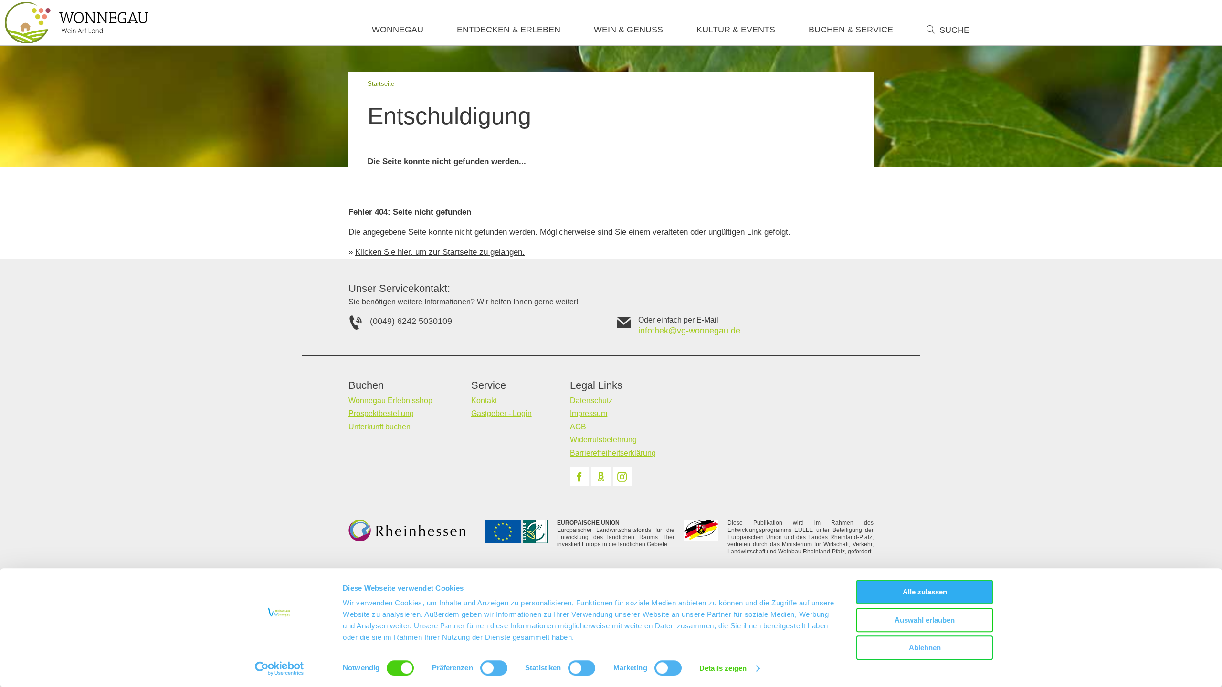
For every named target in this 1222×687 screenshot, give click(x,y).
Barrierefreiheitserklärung (613, 453)
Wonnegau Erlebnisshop (390, 400)
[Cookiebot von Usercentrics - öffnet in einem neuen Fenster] (279, 668)
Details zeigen (723, 668)
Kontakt (484, 400)
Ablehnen (925, 648)
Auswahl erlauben (925, 620)
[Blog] (601, 476)
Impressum (588, 413)
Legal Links (596, 385)
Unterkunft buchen (379, 427)
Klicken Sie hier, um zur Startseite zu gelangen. (440, 252)
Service (488, 385)
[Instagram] (622, 476)
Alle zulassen (925, 592)
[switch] (493, 668)
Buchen (366, 385)
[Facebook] (579, 476)
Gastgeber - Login (501, 413)
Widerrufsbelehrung (603, 440)
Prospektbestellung (381, 413)
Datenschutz (591, 400)
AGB (578, 427)
